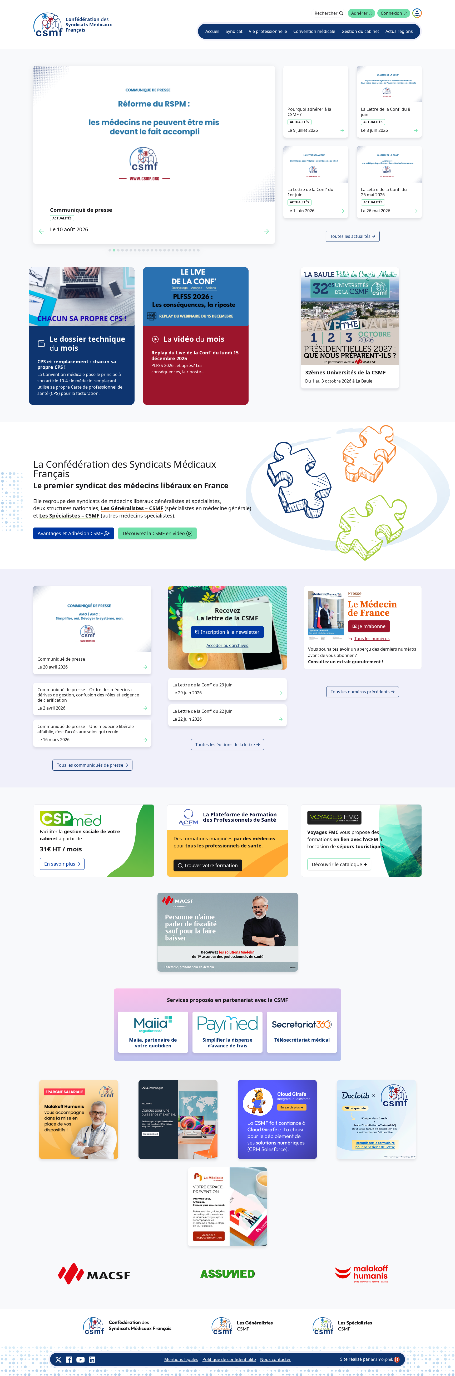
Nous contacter (275, 1359)
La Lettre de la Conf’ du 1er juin (310, 192)
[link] (385, 1360)
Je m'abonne (371, 626)
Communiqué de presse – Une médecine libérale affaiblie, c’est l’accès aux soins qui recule (85, 729)
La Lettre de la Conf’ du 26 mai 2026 (384, 192)
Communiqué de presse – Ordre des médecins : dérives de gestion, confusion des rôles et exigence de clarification (88, 695)
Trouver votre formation (211, 865)
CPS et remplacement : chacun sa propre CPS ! (76, 364)
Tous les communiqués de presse (90, 765)
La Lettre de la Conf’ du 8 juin (385, 111)
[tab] (109, 250)
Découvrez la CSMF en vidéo (154, 533)
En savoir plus (59, 864)
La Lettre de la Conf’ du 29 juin (202, 685)
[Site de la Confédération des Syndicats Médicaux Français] (127, 1325)
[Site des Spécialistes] (342, 1325)
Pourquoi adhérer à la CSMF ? (309, 111)
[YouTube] (80, 1359)
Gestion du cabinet (360, 31)
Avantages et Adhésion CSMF (70, 533)
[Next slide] (266, 231)
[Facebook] (69, 1359)
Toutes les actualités (350, 236)
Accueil (212, 31)
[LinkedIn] (92, 1359)
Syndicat (234, 31)
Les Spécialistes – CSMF (69, 515)
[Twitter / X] (58, 1359)
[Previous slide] (41, 231)
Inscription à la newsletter (230, 632)
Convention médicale (314, 31)
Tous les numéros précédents (360, 692)
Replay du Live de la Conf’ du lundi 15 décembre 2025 (195, 355)
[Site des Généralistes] (242, 1325)
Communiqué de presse (123, 209)
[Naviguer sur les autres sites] (417, 13)
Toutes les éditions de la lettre (225, 744)
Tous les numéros (372, 638)
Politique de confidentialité (229, 1359)
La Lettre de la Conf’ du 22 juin (202, 711)
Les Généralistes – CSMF (132, 508)
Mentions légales (181, 1359)
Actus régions (399, 31)
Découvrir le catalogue (337, 864)
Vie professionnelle (268, 31)
